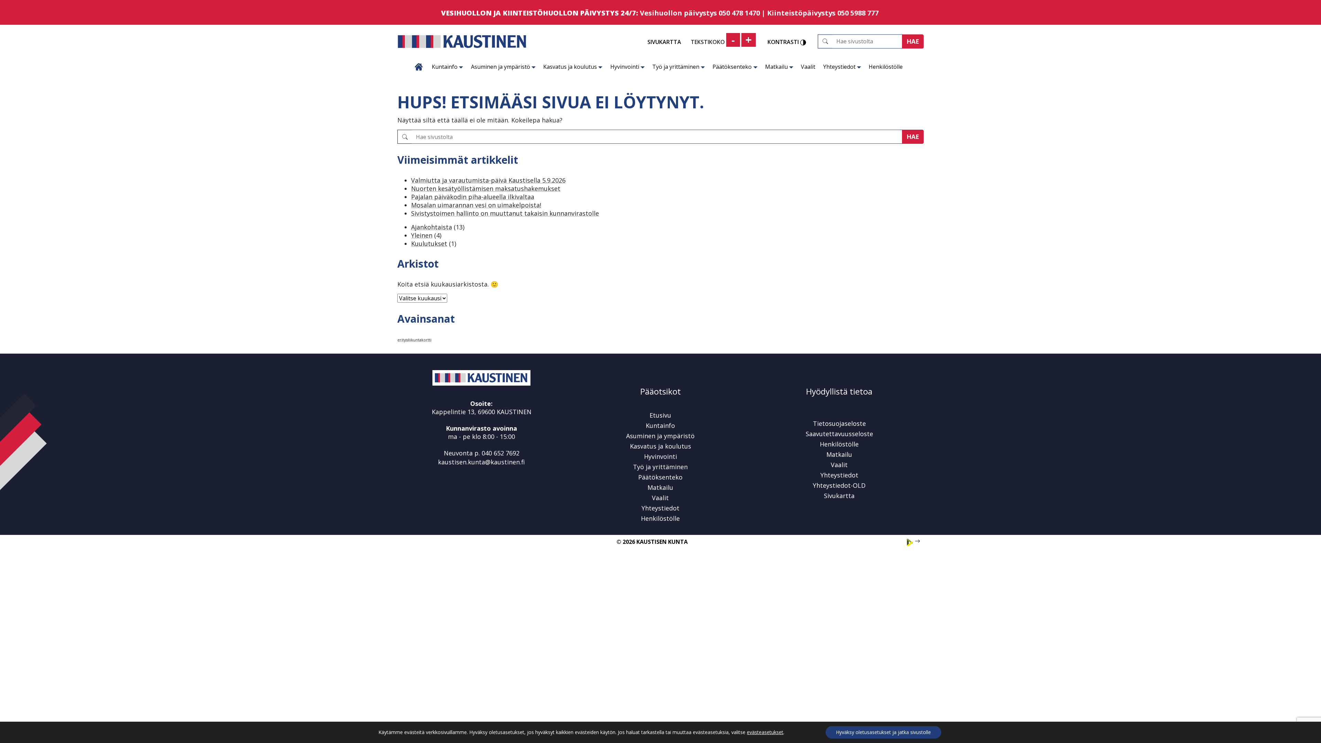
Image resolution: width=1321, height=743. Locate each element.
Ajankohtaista (431, 227)
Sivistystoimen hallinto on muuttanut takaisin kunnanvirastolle (505, 213)
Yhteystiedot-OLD (839, 485)
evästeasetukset (765, 732)
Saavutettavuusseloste (839, 434)
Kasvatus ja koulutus (570, 67)
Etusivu (419, 66)
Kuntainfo (445, 67)
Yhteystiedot (839, 67)
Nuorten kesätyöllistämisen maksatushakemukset (485, 188)
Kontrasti (783, 42)
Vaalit (808, 67)
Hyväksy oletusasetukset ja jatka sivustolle (883, 732)
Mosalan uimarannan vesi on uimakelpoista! (476, 205)
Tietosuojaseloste (839, 423)
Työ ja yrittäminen (675, 67)
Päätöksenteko (732, 67)
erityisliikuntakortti (414, 339)
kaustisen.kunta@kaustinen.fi (481, 462)
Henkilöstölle (886, 67)
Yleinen (421, 235)
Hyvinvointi (624, 67)
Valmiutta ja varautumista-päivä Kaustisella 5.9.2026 (488, 180)
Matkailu (776, 67)
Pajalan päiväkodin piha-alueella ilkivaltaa (472, 197)
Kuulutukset (429, 243)
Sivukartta (664, 42)
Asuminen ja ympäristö (500, 67)
